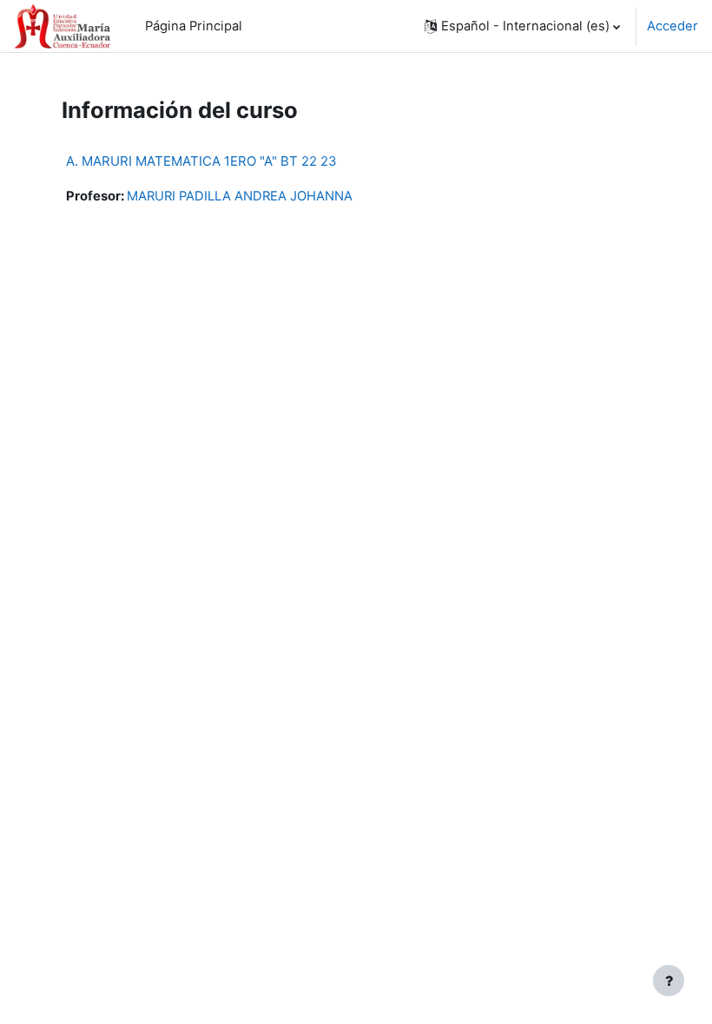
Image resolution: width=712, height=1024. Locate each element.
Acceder (672, 26)
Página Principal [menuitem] (193, 26)
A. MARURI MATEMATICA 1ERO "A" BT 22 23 (201, 161)
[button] (522, 26)
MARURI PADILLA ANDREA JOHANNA (240, 196)
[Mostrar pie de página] (668, 980)
